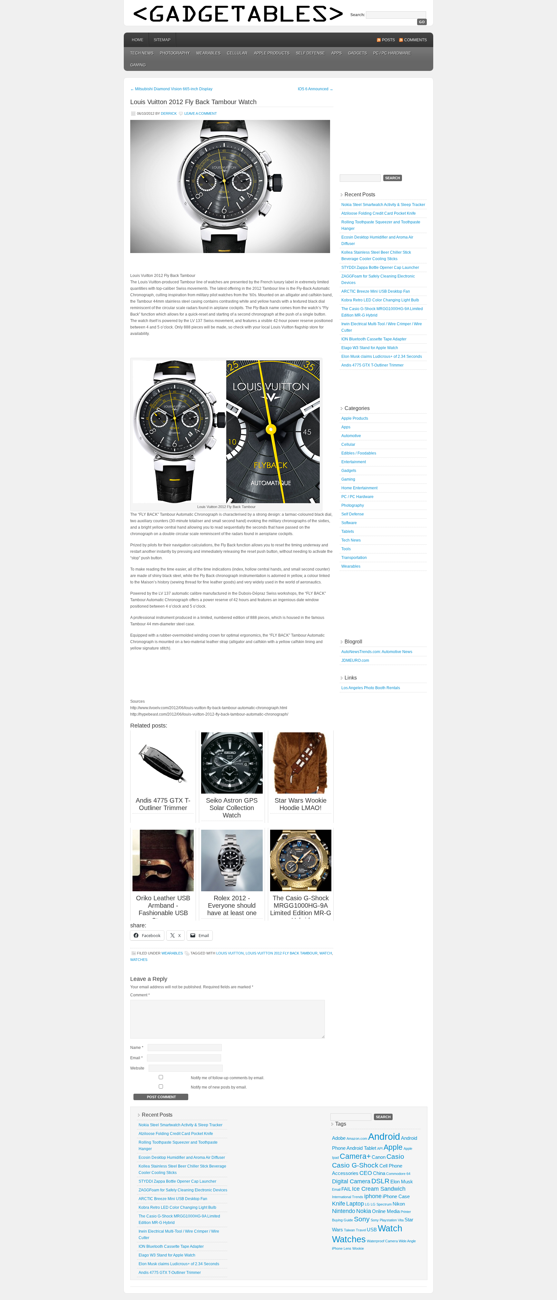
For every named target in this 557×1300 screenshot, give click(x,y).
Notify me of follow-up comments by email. (227, 1078)
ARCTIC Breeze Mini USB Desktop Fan (375, 291)
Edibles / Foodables (358, 453)
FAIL (346, 1189)
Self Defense (310, 53)
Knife (338, 1203)
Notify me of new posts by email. (219, 1087)
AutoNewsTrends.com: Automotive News (376, 652)
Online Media (386, 1211)
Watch (325, 953)
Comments (415, 40)
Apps (336, 53)
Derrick (169, 113)
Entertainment (353, 462)
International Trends (347, 1197)
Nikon (399, 1204)
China (379, 1173)
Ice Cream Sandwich (379, 1188)
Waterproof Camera (382, 1241)
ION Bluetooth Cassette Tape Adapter (373, 339)
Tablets (347, 531)
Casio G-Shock (355, 1165)
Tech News (141, 53)
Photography (175, 53)
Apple (393, 1147)
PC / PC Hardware (392, 53)
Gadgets (357, 53)
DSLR (380, 1181)
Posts (388, 40)
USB (372, 1229)
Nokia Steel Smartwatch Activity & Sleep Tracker (383, 204)
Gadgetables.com (278, 13)
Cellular (237, 53)
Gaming (138, 65)
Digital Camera (351, 1181)
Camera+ (355, 1156)
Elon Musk (401, 1181)
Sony (362, 1219)
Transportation (354, 557)
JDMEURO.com (355, 660)
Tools (346, 549)
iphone (373, 1196)
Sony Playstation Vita (387, 1220)
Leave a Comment (200, 113)
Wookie (358, 1248)
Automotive (351, 436)
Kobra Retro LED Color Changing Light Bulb (380, 300)
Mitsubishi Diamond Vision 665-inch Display (171, 89)
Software (349, 523)
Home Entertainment (359, 488)
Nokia (363, 1210)
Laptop (355, 1203)
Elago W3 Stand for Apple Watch (369, 348)
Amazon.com (357, 1138)
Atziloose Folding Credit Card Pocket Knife (378, 213)
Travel (361, 1230)
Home (137, 40)
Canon (379, 1157)
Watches (138, 960)
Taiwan (349, 1230)
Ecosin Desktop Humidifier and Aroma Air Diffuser (182, 1157)
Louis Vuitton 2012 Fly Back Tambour (282, 953)
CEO (365, 1172)
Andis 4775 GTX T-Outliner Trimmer (372, 365)
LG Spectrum (381, 1204)
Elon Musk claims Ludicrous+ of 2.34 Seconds (381, 356)
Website (137, 1068)
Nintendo (343, 1210)
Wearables (208, 53)
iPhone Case (396, 1196)
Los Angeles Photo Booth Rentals (370, 688)
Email (136, 1058)
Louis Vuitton (230, 953)
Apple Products (271, 53)
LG (367, 1204)
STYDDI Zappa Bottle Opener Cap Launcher (380, 267)
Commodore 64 (398, 1174)
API (380, 1148)
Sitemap (162, 40)
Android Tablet (361, 1148)
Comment (140, 995)
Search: (357, 15)
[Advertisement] (389, 123)
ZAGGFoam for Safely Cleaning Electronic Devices (183, 1190)
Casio (395, 1156)
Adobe (339, 1138)
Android (384, 1136)
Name (136, 1047)
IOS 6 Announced (315, 89)
